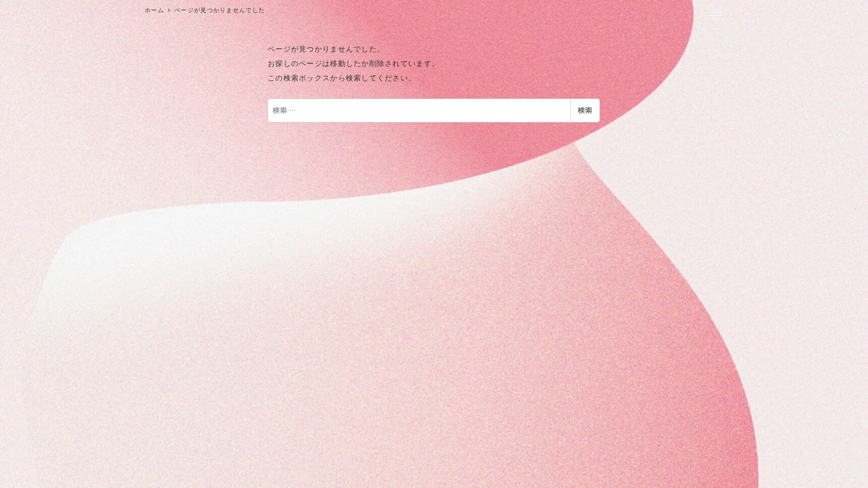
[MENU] (716, 16)
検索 (585, 110)
